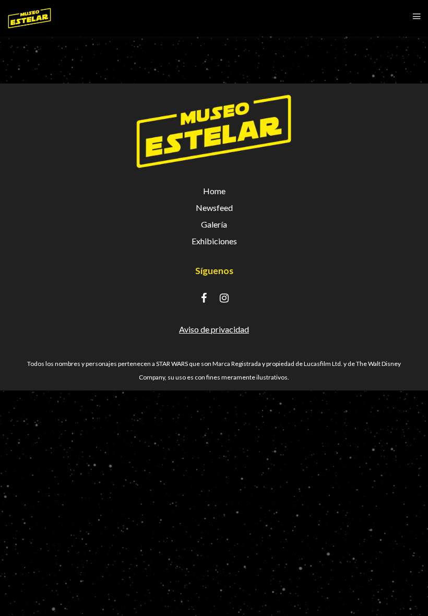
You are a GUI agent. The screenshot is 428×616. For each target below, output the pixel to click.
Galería (214, 224)
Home (214, 191)
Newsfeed (214, 207)
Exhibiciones (214, 241)
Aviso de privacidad (214, 329)
